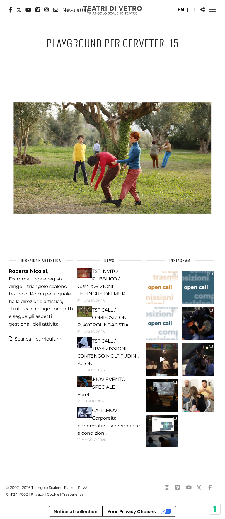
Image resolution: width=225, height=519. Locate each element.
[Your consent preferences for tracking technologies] (214, 508)
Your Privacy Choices (131, 511)
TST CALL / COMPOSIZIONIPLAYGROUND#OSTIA (103, 317)
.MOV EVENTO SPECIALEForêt (101, 387)
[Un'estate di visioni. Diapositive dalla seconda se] (162, 395)
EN (181, 10)
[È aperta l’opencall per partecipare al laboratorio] (198, 287)
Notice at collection (76, 511)
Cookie (53, 494)
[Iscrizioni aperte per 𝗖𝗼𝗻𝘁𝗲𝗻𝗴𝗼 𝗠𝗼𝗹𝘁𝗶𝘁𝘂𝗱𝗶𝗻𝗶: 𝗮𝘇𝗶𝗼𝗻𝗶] (162, 287)
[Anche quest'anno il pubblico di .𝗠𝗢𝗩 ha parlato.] (198, 323)
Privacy (37, 494)
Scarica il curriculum (38, 339)
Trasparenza (72, 494)
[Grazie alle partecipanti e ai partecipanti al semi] (198, 395)
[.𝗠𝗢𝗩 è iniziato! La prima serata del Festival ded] (162, 431)
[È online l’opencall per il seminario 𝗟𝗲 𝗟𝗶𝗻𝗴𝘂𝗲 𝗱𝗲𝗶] (162, 323)
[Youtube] (28, 10)
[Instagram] (46, 10)
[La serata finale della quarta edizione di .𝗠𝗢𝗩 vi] (198, 359)
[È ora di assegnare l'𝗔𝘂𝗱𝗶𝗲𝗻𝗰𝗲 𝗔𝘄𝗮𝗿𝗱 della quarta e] (162, 359)
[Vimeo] (37, 10)
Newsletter (74, 10)
